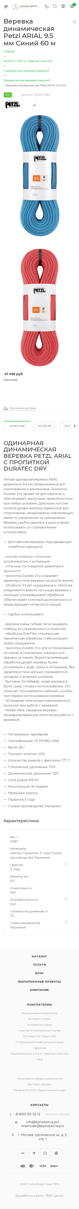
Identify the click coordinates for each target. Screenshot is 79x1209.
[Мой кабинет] (63, 7)
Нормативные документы (40, 1013)
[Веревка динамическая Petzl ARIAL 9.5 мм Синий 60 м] (39, 176)
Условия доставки (39, 1024)
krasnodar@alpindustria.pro (43, 1126)
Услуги (39, 964)
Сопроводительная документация (39, 1042)
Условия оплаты (39, 1018)
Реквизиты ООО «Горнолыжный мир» (40, 1090)
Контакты (39, 1105)
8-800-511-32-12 (28, 1114)
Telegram (34, 1153)
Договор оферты (39, 1084)
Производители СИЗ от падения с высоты (39, 1053)
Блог (39, 973)
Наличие (44, 426)
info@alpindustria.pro (42, 1122)
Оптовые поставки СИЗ (39, 1036)
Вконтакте (22, 1153)
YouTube (45, 1153)
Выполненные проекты (39, 981)
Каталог (39, 956)
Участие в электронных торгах (39, 1030)
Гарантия (39, 1048)
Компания (39, 990)
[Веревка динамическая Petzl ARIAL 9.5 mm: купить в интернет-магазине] (39, 306)
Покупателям (39, 1004)
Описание (17, 426)
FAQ (40, 1059)
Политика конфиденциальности (39, 1078)
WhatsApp (56, 1153)
